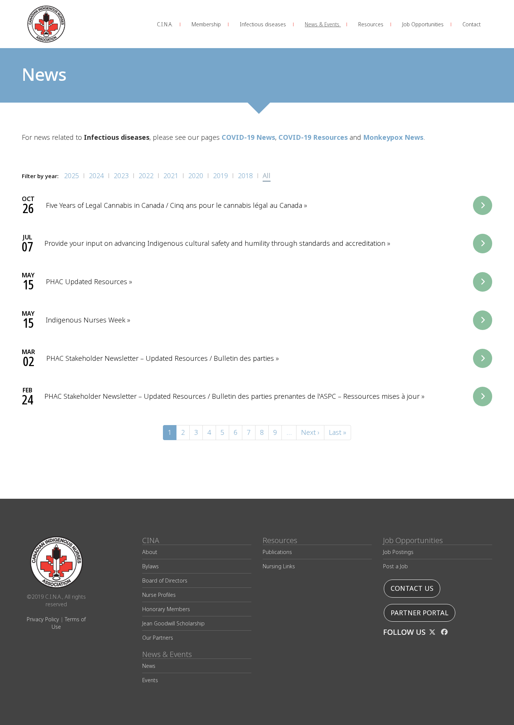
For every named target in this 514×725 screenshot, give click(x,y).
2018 (245, 176)
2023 (121, 176)
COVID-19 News (248, 137)
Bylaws (150, 566)
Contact (471, 24)
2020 (195, 176)
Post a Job (395, 566)
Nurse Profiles (159, 595)
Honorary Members (166, 609)
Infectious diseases (263, 24)
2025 (71, 176)
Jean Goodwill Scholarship (173, 623)
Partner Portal (420, 613)
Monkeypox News (393, 137)
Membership (207, 24)
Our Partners (157, 638)
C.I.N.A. (165, 24)
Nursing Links (279, 566)
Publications (277, 552)
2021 (170, 176)
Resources (371, 24)
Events (150, 680)
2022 (146, 176)
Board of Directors (164, 580)
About (149, 552)
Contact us (412, 588)
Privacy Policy (43, 619)
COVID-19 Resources (313, 137)
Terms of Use (69, 623)
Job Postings (398, 552)
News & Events (323, 24)
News (148, 666)
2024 (96, 176)
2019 (220, 176)
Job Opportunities (423, 24)
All (267, 176)
